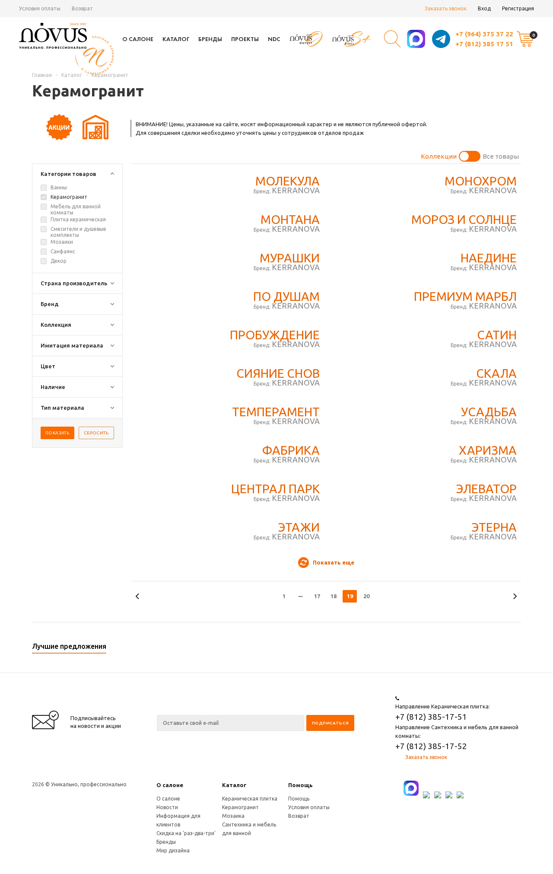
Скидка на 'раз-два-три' (186, 833)
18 (334, 596)
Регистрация (518, 8)
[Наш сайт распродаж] (306, 39)
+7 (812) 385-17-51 (431, 716)
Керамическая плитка (249, 798)
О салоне (137, 39)
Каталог (175, 39)
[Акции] (59, 138)
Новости (167, 807)
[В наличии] (95, 138)
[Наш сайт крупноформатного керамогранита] (351, 39)
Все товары (501, 156)
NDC (274, 39)
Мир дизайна (173, 850)
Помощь (300, 785)
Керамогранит (240, 807)
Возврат (82, 8)
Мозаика (233, 816)
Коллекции (439, 156)
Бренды (210, 39)
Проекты (245, 39)
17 (317, 596)
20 (366, 596)
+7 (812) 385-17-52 (431, 746)
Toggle (469, 156)
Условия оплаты (39, 8)
